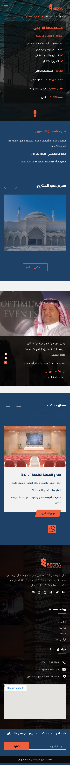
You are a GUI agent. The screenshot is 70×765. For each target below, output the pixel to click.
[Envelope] (33, 592)
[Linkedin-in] (63, 592)
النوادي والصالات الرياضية (49, 36)
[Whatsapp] (39, 592)
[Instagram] (45, 592)
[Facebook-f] (51, 592)
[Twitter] (57, 592)
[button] (35, 267)
